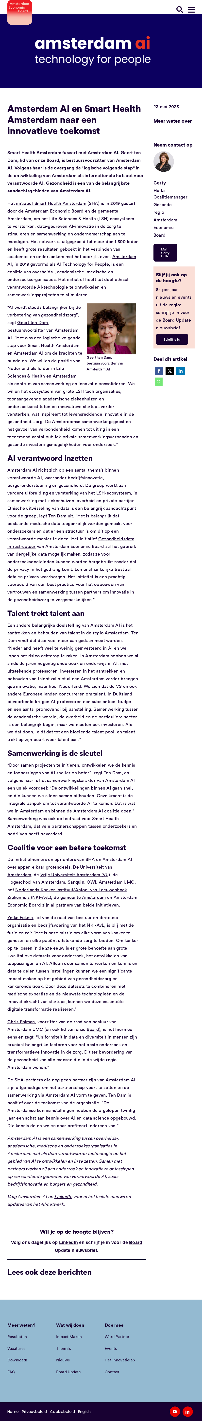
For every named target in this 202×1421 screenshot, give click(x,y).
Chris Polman (21, 1021)
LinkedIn (63, 1196)
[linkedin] (188, 1411)
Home (13, 1411)
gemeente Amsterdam (83, 897)
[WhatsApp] (158, 381)
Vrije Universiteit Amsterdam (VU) (75, 874)
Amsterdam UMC (117, 882)
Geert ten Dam (32, 322)
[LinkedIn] (180, 370)
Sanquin (76, 882)
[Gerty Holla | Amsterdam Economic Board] (163, 153)
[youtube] (175, 1411)
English (84, 1411)
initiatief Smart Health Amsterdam (51, 203)
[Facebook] (158, 370)
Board (93, 1029)
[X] (169, 370)
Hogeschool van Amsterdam (36, 882)
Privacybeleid (34, 1411)
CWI (91, 882)
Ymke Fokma (20, 917)
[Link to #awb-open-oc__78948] (191, 10)
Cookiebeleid (62, 1411)
